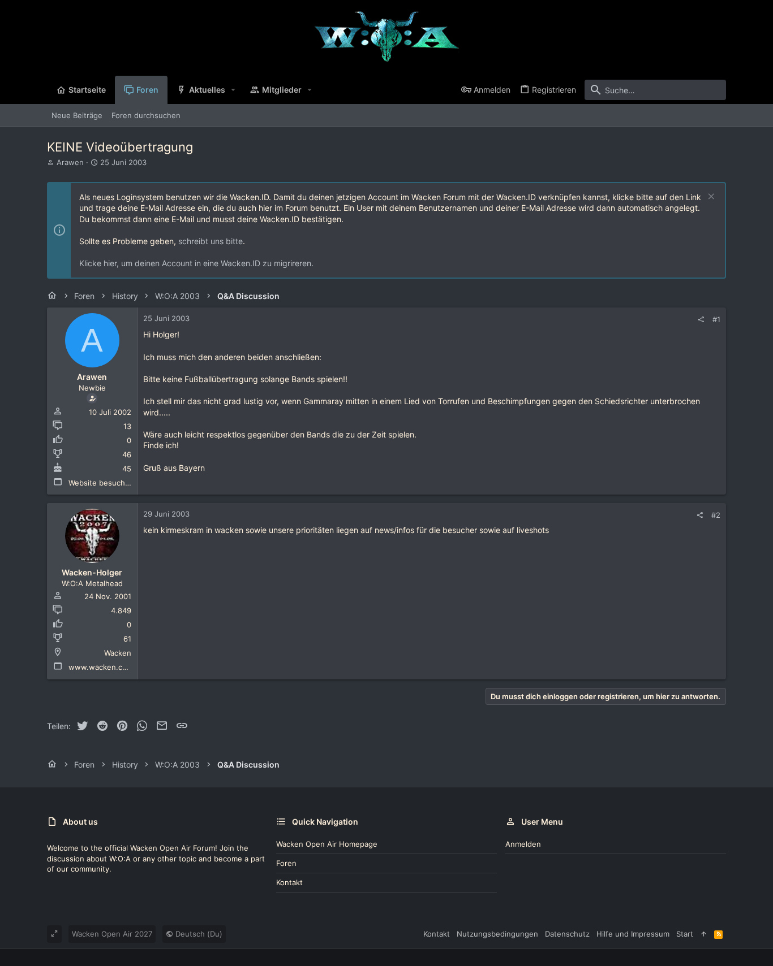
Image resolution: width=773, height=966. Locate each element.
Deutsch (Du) (197, 933)
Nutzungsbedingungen (497, 933)
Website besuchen (101, 482)
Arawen (70, 162)
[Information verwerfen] (709, 197)
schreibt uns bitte (210, 241)
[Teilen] (700, 319)
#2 (715, 514)
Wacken (117, 652)
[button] (233, 90)
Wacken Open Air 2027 (112, 933)
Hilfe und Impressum (632, 933)
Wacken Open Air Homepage (326, 843)
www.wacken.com (100, 667)
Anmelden (523, 843)
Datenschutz (567, 933)
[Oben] (704, 933)
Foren (286, 863)
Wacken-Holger (92, 572)
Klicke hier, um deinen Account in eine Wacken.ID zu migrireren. (196, 263)
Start (684, 933)
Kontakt (289, 882)
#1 (716, 319)
